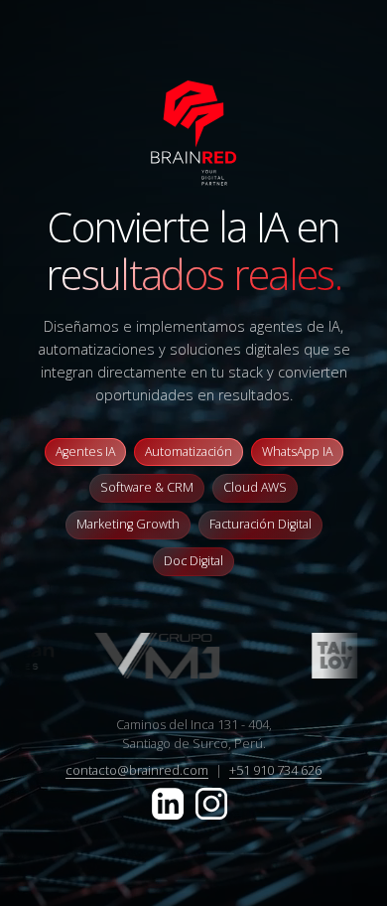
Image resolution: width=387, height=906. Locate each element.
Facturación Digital (260, 524)
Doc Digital (193, 560)
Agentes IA (85, 451)
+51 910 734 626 (275, 770)
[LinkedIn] (170, 802)
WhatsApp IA (297, 451)
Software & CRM (147, 487)
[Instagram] (211, 802)
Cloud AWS (255, 487)
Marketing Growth (128, 524)
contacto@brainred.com (136, 770)
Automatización (188, 451)
